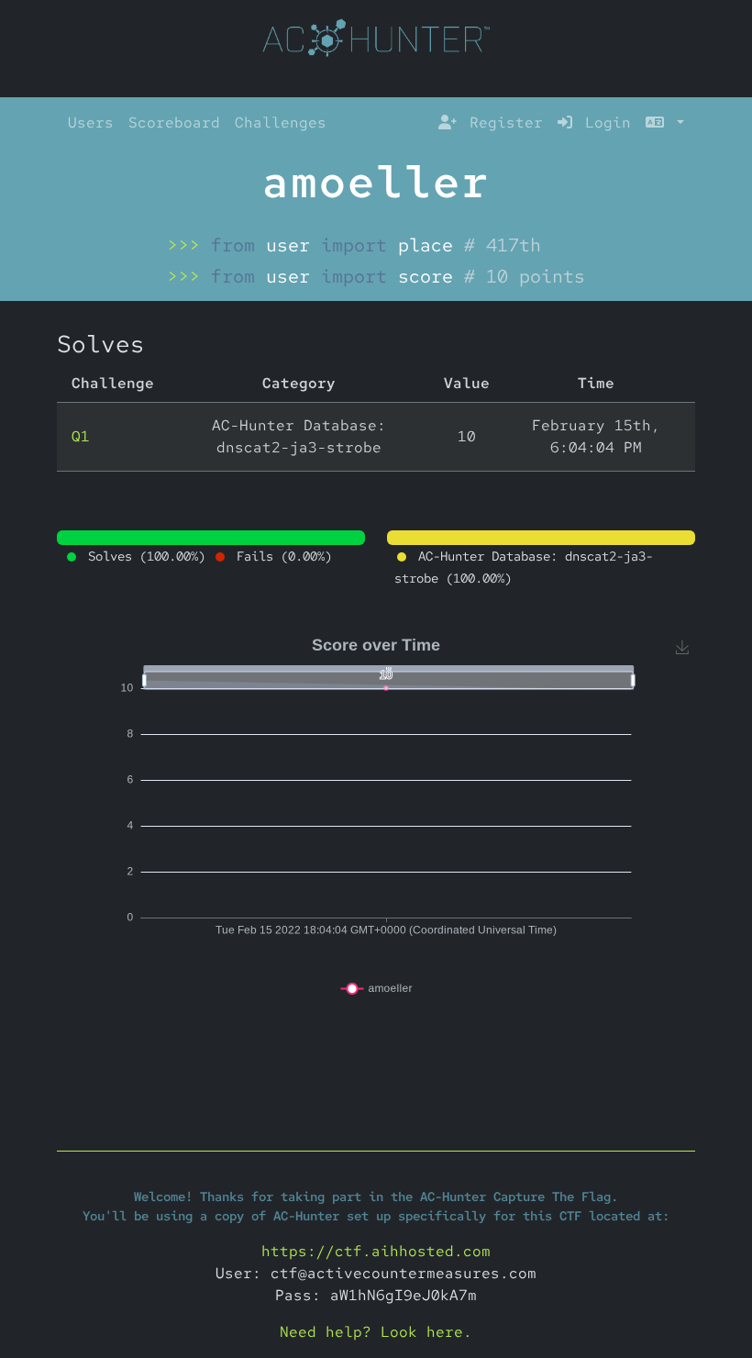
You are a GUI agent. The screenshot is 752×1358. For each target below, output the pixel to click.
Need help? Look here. (376, 1331)
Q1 (81, 436)
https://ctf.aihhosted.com (376, 1251)
